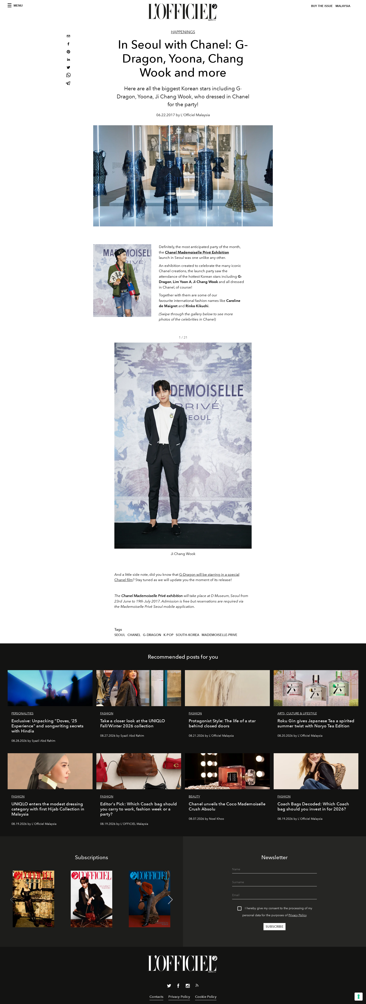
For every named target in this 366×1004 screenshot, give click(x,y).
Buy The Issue (322, 6)
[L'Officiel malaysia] (183, 12)
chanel (134, 635)
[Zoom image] (122, 280)
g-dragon (152, 635)
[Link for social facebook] (178, 986)
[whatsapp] (68, 76)
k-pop (168, 635)
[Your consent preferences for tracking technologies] (359, 997)
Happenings (183, 32)
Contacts (156, 997)
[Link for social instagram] (188, 986)
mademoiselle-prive (219, 635)
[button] (247, 451)
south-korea (188, 635)
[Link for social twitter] (169, 986)
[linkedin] (68, 60)
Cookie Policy (205, 997)
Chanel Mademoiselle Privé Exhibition (197, 252)
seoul (119, 635)
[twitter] (68, 68)
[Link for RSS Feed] (197, 986)
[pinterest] (68, 52)
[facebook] (68, 44)
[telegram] (68, 84)
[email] (68, 36)
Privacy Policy (297, 915)
